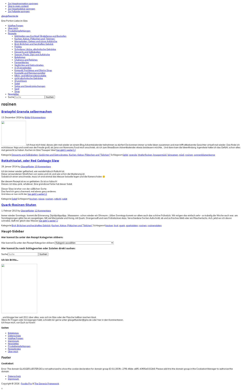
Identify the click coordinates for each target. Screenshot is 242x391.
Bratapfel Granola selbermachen (26, 111)
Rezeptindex (14, 349)
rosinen (189, 155)
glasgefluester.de (9, 16)
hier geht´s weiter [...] (65, 150)
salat (64, 198)
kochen (33, 198)
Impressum (13, 341)
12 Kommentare (43, 210)
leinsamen (173, 155)
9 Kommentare (38, 117)
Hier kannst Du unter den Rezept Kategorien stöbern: (28, 242)
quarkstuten (132, 225)
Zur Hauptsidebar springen (21, 8)
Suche (11, 97)
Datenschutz (14, 335)
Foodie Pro (26, 383)
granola (133, 155)
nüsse (41, 198)
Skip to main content (18, 6)
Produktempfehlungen (19, 346)
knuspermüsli (160, 155)
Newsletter (13, 343)
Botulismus (13, 333)
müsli (181, 155)
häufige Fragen (15, 338)
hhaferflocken (145, 155)
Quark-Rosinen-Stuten (18, 205)
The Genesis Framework (46, 383)
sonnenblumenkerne (204, 155)
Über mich (13, 351)
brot (116, 225)
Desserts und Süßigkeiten (25, 155)
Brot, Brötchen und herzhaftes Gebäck (31, 225)
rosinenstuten (155, 225)
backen (109, 225)
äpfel (125, 155)
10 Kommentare (43, 166)
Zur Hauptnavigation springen (23, 3)
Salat (14, 198)
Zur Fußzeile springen (19, 11)
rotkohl (57, 198)
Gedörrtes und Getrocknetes (53, 155)
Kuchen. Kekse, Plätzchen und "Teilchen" (89, 155)
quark (122, 225)
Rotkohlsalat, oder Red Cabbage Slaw (30, 161)
